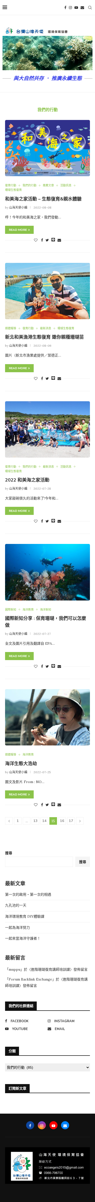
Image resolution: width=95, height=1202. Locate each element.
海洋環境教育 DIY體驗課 (24, 916)
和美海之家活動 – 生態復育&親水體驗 (43, 199)
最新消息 (45, 328)
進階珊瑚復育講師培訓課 (50, 969)
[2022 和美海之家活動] (47, 429)
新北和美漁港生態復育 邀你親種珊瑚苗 (44, 337)
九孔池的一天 (15, 905)
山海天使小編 (18, 207)
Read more (18, 230)
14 (44, 820)
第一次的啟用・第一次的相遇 (28, 894)
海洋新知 (45, 609)
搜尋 (8, 853)
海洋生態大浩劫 (21, 764)
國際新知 (10, 609)
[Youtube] (76, 7)
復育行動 (10, 185)
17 (71, 820)
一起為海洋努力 (17, 927)
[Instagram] (70, 7)
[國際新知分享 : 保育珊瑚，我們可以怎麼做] (47, 572)
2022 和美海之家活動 (27, 480)
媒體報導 (10, 328)
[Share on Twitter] (47, 240)
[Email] (82, 7)
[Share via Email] (59, 240)
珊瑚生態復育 (13, 190)
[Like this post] (35, 240)
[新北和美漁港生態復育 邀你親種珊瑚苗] (47, 291)
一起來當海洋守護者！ (23, 938)
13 (35, 820)
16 (62, 820)
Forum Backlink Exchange (30, 979)
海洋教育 (28, 609)
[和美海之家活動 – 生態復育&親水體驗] (47, 148)
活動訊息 (65, 185)
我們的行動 (29, 185)
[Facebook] (65, 7)
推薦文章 (48, 185)
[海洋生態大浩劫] (47, 717)
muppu (14, 969)
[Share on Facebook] (42, 240)
